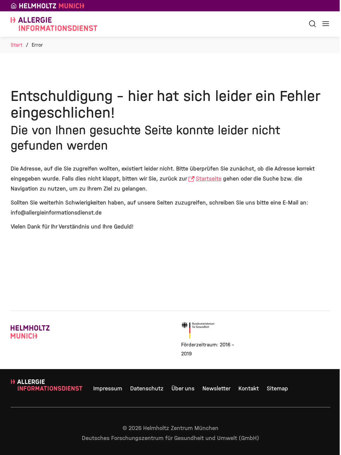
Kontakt (248, 388)
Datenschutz (147, 388)
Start (16, 45)
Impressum (107, 388)
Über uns (182, 388)
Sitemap (277, 388)
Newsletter (216, 388)
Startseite (208, 178)
